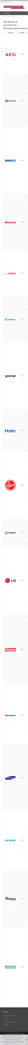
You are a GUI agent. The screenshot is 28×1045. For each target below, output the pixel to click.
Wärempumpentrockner (10, 1015)
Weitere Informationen (11, 1043)
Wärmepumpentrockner (7, 16)
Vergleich (6, 1020)
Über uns (6, 1026)
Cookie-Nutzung (8, 0)
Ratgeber (6, 1024)
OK (20, 1043)
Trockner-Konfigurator (10, 1022)
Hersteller (6, 1018)
